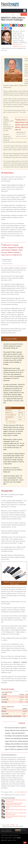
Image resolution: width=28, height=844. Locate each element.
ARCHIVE (12, 824)
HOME (2, 837)
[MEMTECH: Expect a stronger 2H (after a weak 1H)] (3, 810)
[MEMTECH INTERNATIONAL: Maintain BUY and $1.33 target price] (3, 800)
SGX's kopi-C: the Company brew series (18, 45)
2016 (17, 824)
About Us (10, 840)
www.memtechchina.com (20, 792)
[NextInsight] (10, 4)
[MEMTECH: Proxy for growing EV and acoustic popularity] (3, 807)
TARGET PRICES (8, 837)
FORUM (14, 837)
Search (24, 14)
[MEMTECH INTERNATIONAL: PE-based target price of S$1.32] (3, 816)
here (24, 794)
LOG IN (14, 840)
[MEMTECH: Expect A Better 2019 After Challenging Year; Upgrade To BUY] (3, 803)
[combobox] (16, 14)
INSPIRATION (4, 840)
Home (8, 824)
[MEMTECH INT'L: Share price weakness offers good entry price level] (3, 813)
